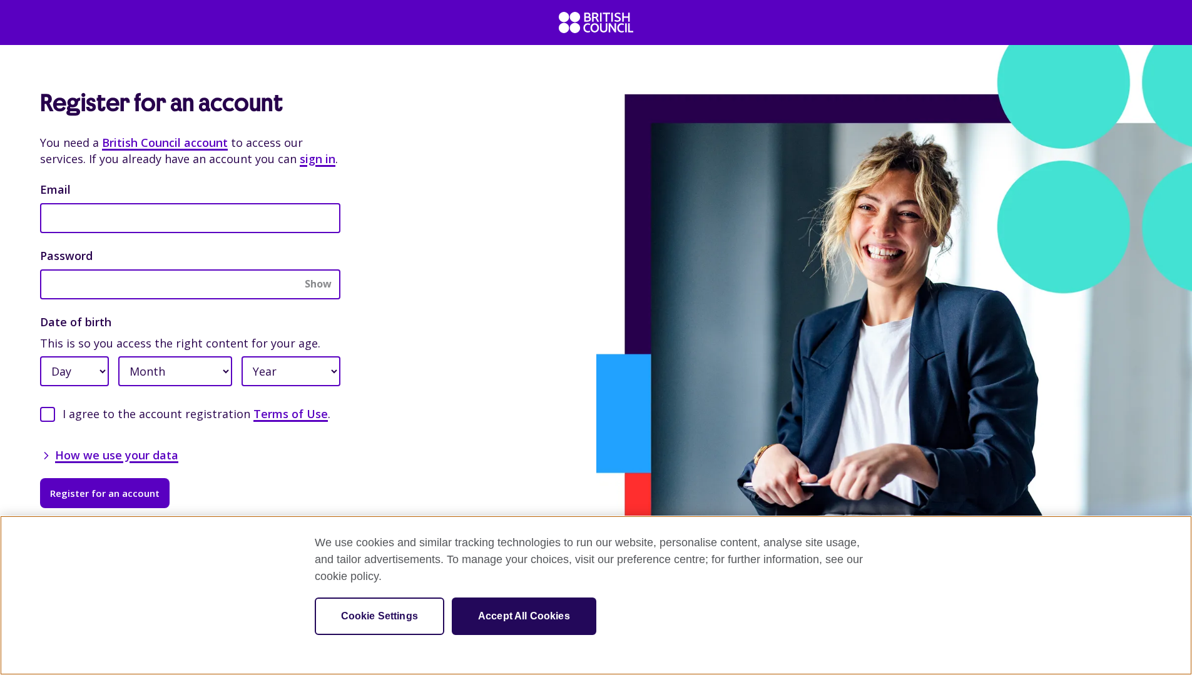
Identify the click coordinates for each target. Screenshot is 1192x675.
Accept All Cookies (524, 616)
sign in (317, 158)
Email (55, 189)
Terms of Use (290, 413)
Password (66, 255)
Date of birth (75, 321)
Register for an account (105, 493)
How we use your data (116, 455)
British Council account (165, 142)
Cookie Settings (379, 616)
